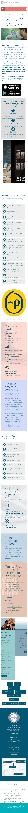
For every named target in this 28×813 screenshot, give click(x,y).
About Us (10, 660)
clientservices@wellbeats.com (12, 511)
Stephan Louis (21, 770)
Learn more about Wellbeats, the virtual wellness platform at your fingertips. (14, 186)
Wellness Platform (14, 664)
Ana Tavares (14, 774)
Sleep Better (10, 612)
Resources (22, 679)
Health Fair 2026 (14, 675)
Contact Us (14, 730)
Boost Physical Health (13, 605)
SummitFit (17, 660)
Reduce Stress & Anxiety (13, 610)
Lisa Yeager (7, 558)
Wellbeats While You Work (11, 439)
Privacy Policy (10, 809)
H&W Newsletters (20, 668)
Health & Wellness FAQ (14, 726)
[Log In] (26, 2)
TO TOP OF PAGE (14, 761)
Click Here (14, 552)
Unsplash (8, 771)
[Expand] (22, 2)
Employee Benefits (12, 13)
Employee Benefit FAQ (14, 723)
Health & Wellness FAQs (14, 672)
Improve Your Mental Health (14, 607)
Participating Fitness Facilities (10, 679)
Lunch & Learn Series (8, 668)
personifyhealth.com (17, 350)
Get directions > (14, 709)
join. (11, 350)
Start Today (14, 652)
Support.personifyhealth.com (15, 354)
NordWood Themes (12, 780)
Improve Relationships (13, 609)
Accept (17, 810)
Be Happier (10, 603)
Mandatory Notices (14, 728)
